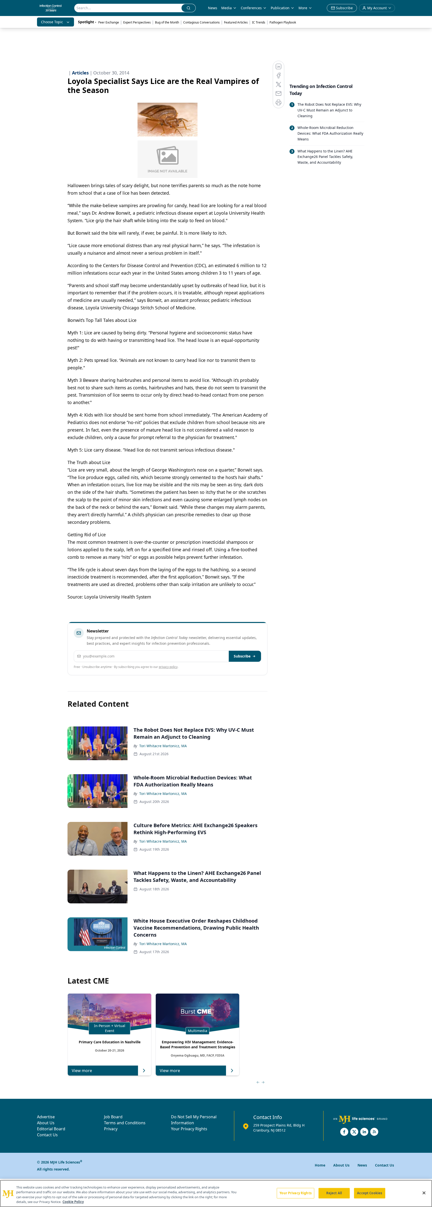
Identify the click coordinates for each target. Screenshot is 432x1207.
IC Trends (258, 22)
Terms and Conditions (125, 1123)
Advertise (46, 1117)
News (212, 7)
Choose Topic (52, 21)
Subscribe (242, 656)
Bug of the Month (167, 22)
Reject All (334, 1193)
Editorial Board (51, 1129)
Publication (280, 7)
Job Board (113, 1117)
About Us (45, 1123)
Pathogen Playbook (283, 22)
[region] (216, 1193)
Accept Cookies (369, 1193)
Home (320, 1165)
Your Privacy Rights (189, 1129)
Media (226, 7)
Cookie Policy (73, 1202)
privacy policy (168, 667)
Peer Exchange (108, 22)
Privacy (111, 1129)
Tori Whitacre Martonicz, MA (163, 745)
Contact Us (47, 1135)
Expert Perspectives (137, 22)
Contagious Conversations (201, 22)
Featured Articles (236, 22)
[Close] (424, 1192)
